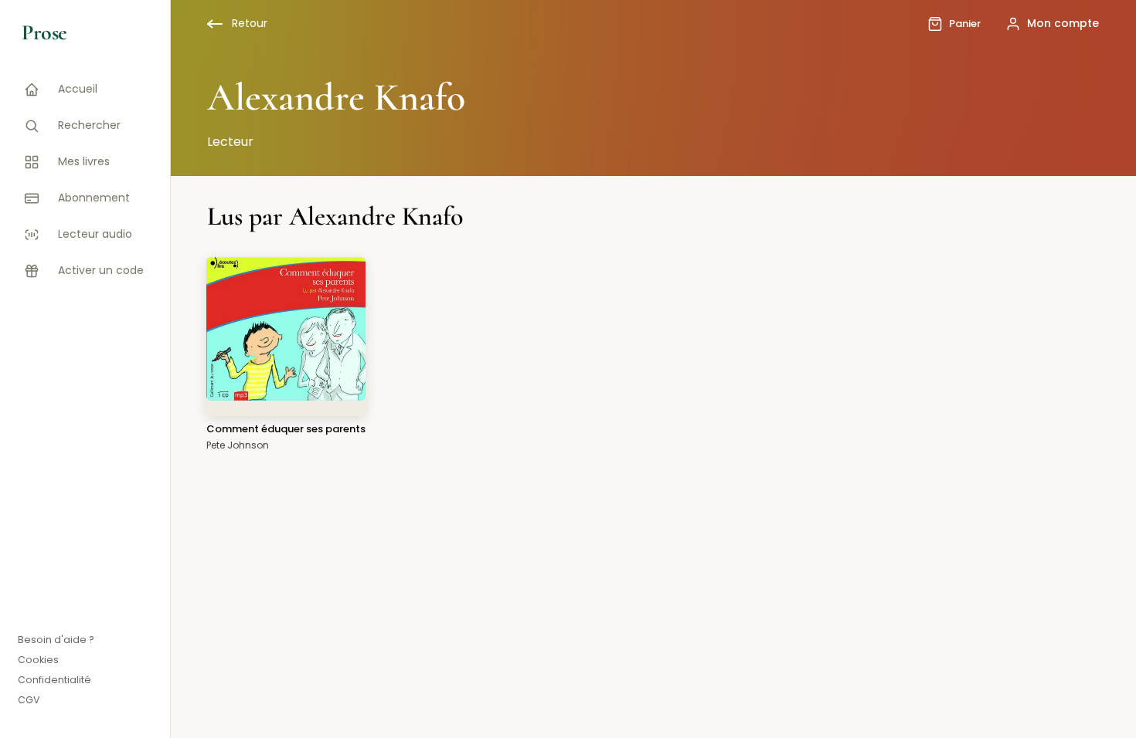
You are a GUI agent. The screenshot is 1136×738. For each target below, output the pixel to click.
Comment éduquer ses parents (286, 428)
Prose (44, 32)
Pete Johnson (237, 445)
